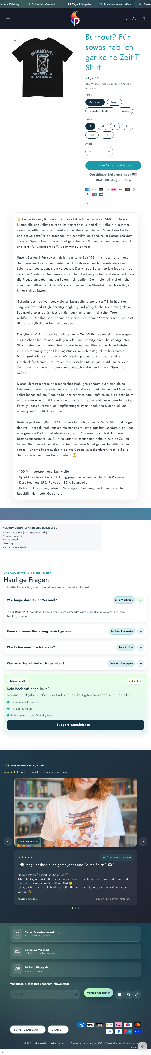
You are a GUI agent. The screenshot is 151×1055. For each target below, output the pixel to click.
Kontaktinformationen (130, 1043)
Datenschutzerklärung (82, 1043)
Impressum (135, 1047)
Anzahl (89, 144)
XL (127, 126)
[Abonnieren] (76, 994)
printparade (40, 1043)
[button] (8, 18)
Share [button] (93, 203)
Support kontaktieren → (75, 724)
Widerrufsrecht (59, 1043)
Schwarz (95, 102)
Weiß (125, 111)
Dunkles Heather (100, 111)
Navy (114, 102)
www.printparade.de (14, 547)
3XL (107, 135)
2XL (91, 135)
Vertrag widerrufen (98, 993)
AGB (100, 1043)
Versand (103, 84)
